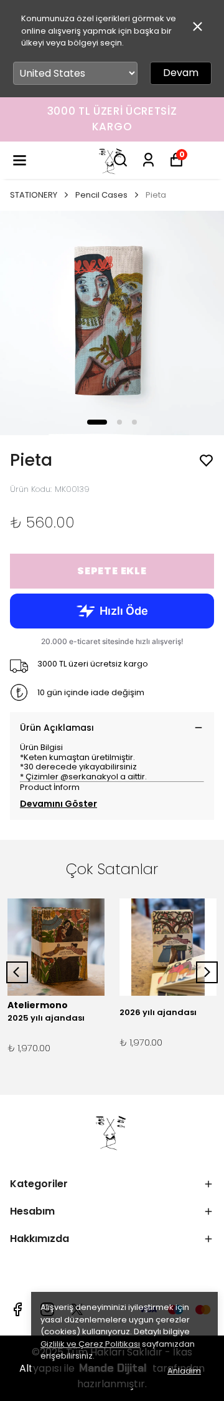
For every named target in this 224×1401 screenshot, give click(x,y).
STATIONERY (33, 195)
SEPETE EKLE (112, 571)
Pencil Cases (101, 195)
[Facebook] (17, 1309)
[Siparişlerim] (148, 160)
